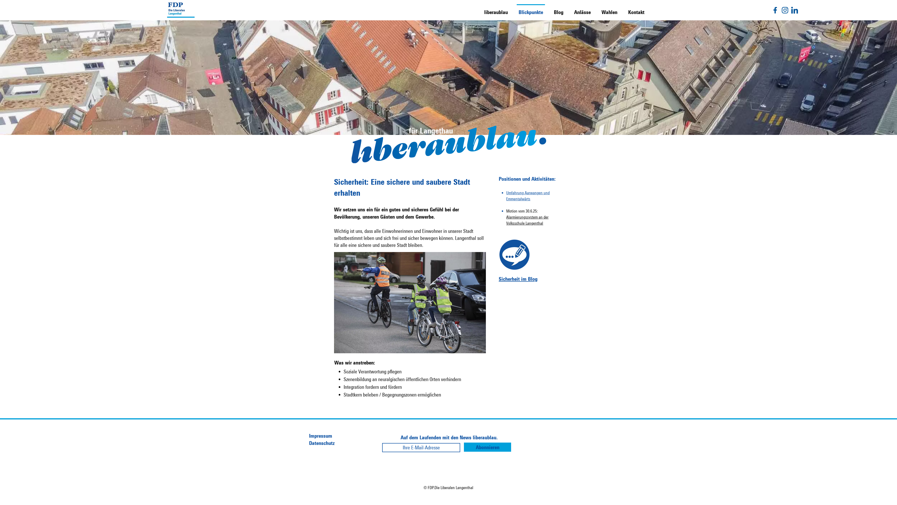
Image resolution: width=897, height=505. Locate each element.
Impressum (320, 436)
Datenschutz (322, 443)
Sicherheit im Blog (518, 279)
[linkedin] (794, 10)
